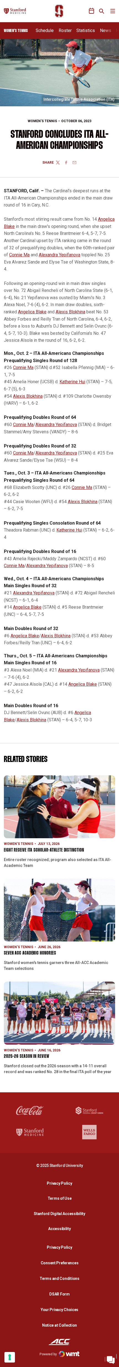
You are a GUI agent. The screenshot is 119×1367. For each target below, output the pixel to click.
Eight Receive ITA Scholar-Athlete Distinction (44, 850)
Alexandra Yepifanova (59, 254)
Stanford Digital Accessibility (61, 1213)
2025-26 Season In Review (26, 1056)
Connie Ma (19, 254)
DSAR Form (59, 1294)
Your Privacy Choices (59, 1309)
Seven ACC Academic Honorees (30, 953)
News (105, 30)
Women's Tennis (42, 121)
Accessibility (61, 1228)
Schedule (45, 30)
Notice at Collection (59, 1325)
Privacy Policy (61, 1183)
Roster (65, 30)
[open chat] (110, 1358)
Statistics (85, 30)
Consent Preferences (60, 1263)
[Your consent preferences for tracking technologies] (9, 1357)
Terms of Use (60, 1198)
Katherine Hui (72, 381)
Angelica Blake (32, 311)
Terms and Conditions (59, 1278)
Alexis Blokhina (70, 311)
